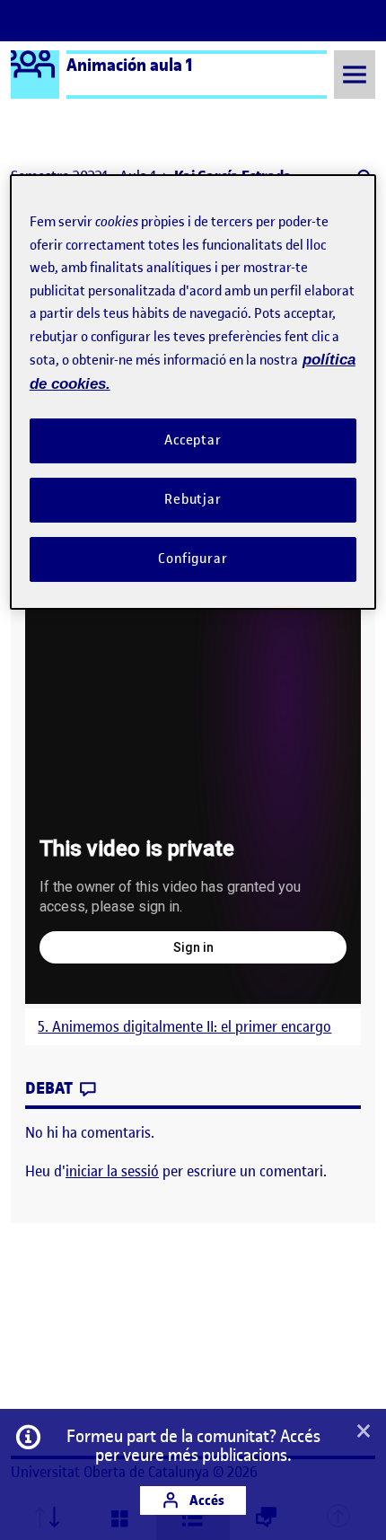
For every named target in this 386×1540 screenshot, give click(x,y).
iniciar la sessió (112, 1171)
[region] (193, 391)
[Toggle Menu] (354, 74)
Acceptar (193, 440)
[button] (363, 1432)
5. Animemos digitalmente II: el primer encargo (184, 1026)
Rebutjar (193, 499)
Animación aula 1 (129, 64)
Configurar (193, 559)
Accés (205, 1500)
